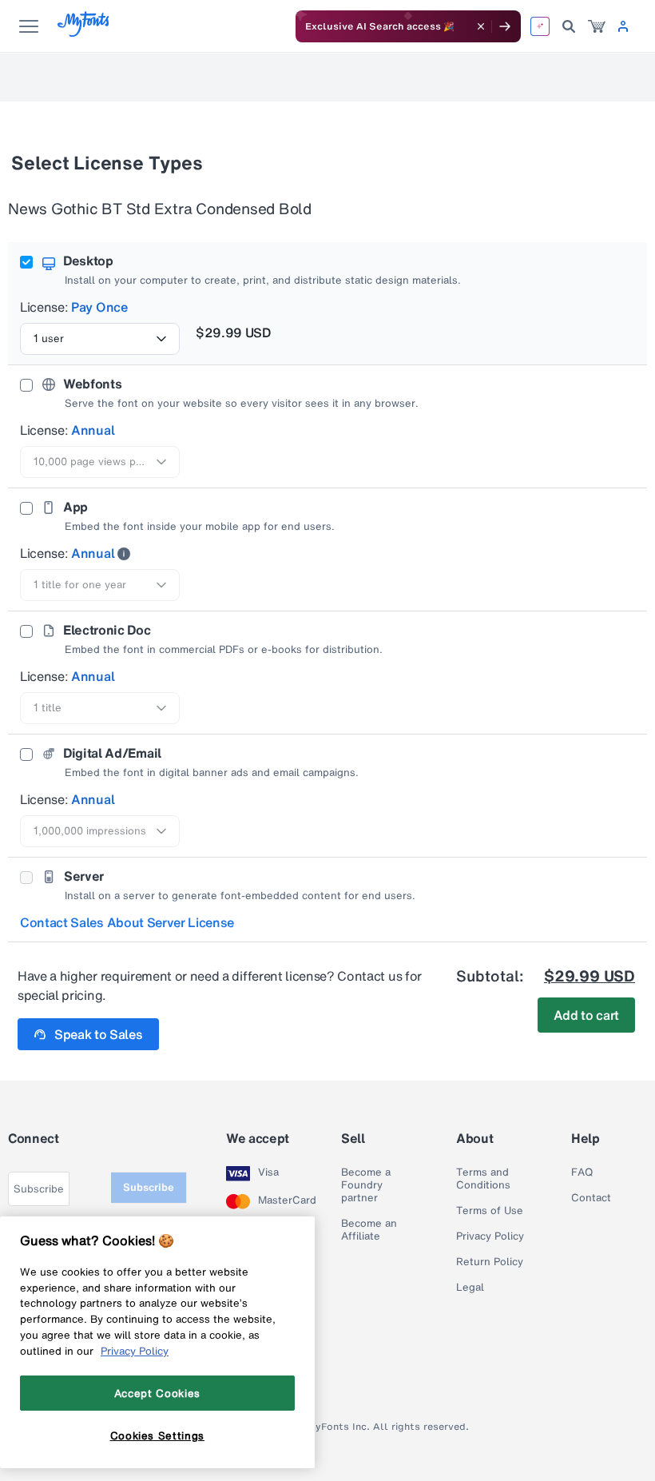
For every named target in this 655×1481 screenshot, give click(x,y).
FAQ (582, 1172)
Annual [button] (92, 430)
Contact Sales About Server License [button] (127, 922)
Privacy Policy (490, 1236)
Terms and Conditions (483, 1179)
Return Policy (489, 1262)
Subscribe (148, 1187)
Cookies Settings (157, 1435)
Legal (470, 1287)
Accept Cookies (157, 1393)
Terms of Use (489, 1210)
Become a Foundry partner (366, 1185)
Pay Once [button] (99, 307)
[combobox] (100, 339)
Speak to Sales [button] (98, 1034)
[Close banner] (481, 26)
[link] (596, 26)
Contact (591, 1198)
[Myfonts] (84, 32)
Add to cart (586, 1015)
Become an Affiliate (369, 1230)
